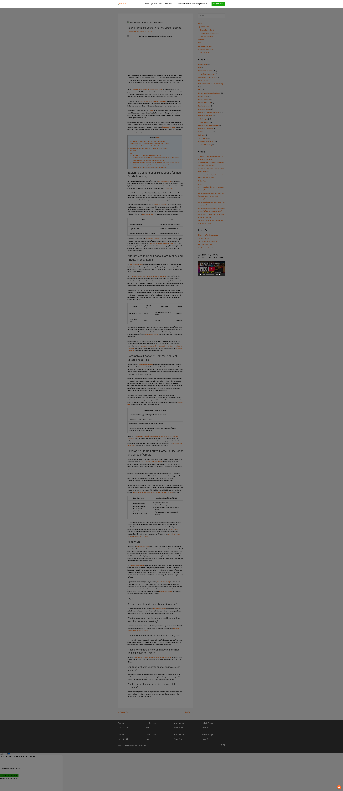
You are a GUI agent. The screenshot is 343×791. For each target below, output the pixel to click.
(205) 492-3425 (218, 4)
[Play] (201, 274)
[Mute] (220, 274)
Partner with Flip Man (184, 4)
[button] (339, 787)
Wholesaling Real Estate (199, 4)
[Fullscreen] (223, 274)
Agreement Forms (156, 4)
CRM (174, 4)
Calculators (168, 4)
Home (147, 4)
